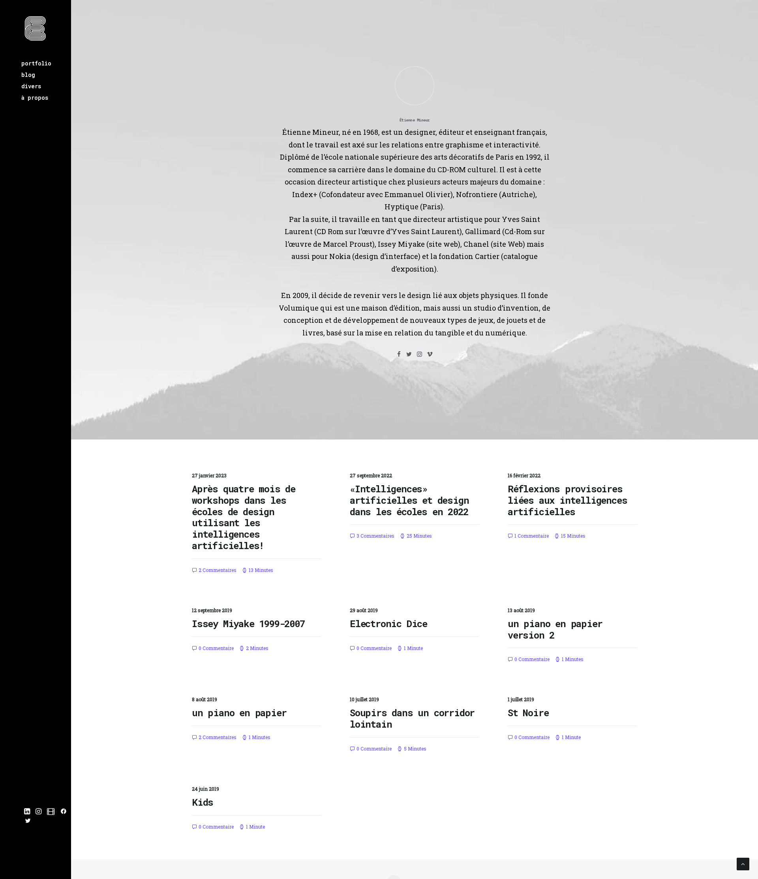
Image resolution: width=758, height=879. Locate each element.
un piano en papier (239, 712)
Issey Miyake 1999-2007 (248, 623)
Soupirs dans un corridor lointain (412, 718)
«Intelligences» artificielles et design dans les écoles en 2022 (409, 500)
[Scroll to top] (743, 863)
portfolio (36, 63)
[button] (27, 811)
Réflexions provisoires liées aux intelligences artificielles (567, 500)
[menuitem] (46, 63)
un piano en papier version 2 (555, 629)
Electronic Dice (388, 623)
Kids (202, 802)
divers (31, 86)
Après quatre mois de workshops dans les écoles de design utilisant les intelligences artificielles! (243, 517)
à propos (34, 97)
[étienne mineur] (35, 28)
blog (28, 74)
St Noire (528, 712)
